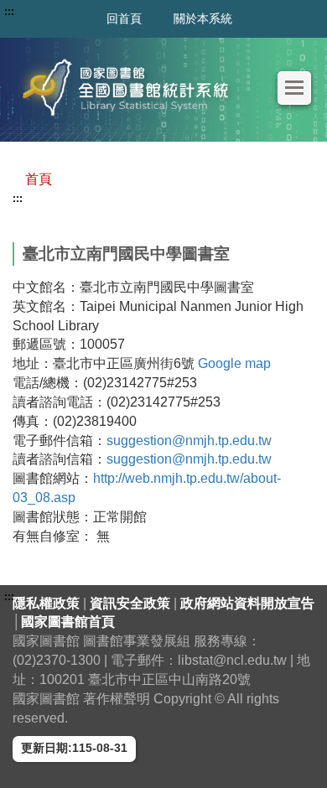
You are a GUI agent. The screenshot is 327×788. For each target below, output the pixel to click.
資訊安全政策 (132, 603)
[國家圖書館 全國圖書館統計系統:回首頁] (130, 88)
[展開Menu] (294, 87)
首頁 (38, 179)
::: (18, 199)
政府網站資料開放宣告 (247, 603)
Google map (234, 363)
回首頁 (124, 18)
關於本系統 (203, 18)
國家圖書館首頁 (68, 621)
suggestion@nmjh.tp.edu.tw (189, 440)
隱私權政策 (48, 603)
